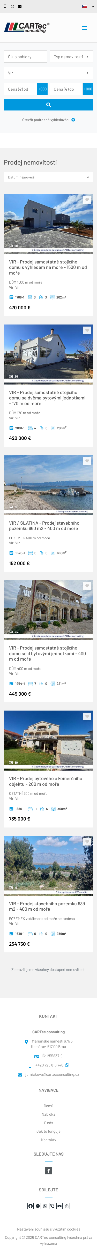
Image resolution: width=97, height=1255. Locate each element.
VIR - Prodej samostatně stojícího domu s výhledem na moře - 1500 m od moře (48, 267)
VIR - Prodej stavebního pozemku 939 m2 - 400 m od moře (47, 906)
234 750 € (19, 944)
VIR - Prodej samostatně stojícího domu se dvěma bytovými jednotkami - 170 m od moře (47, 397)
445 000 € (20, 694)
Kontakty (48, 1139)
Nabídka (48, 1114)
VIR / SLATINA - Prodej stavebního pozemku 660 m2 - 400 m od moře (44, 525)
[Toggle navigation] (84, 28)
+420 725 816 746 (49, 1065)
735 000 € (19, 819)
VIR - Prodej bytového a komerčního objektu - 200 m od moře (45, 781)
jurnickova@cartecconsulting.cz (52, 1074)
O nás (48, 1122)
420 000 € (20, 438)
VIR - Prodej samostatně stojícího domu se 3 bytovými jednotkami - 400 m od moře (47, 653)
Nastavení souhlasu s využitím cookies (48, 1229)
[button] (87, 6)
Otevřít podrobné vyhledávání (46, 119)
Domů (48, 1105)
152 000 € (19, 563)
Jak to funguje (48, 1131)
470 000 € (20, 307)
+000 (42, 89)
